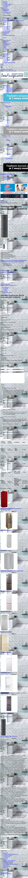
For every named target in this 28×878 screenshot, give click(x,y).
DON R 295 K (4, 550)
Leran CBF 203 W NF (5, 611)
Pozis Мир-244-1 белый (6, 631)
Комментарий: (4, 372)
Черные (5, 34)
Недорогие (9, 260)
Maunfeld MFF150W (5, 692)
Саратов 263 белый (5, 672)
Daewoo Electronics (7, 265)
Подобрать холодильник (9, 35)
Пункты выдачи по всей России (10, 854)
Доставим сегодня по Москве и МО (8, 272)
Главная (5, 1)
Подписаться (3, 837)
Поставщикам (6, 866)
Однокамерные (6, 30)
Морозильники (7, 15)
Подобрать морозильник (9, 48)
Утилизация (6, 9)
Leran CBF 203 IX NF (5, 591)
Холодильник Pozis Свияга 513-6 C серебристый (12, 570)
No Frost (5, 27)
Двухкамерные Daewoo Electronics (16, 261)
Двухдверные (4, 260)
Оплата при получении (6, 270)
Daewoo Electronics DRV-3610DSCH (9, 736)
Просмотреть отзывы (5, 277)
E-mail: (2, 369)
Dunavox (5, 55)
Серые (6, 261)
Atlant (4, 47)
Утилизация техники (8, 862)
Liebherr (5, 56)
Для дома (5, 58)
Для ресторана (6, 57)
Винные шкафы (7, 17)
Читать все (3, 741)
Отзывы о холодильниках (9, 860)
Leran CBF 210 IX (5, 530)
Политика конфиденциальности (10, 864)
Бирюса (5, 46)
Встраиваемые (6, 31)
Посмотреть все (7, 26)
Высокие (3, 261)
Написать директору (4, 876)
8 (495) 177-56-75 (7, 69)
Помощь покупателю (8, 861)
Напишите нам (6, 5)
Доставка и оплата (7, 4)
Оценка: (3, 384)
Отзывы (5, 7)
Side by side (8, 91)
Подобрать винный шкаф (9, 62)
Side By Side (6, 32)
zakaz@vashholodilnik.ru (6, 873)
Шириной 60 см (23, 260)
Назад (4, 24)
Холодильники (7, 12)
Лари (4, 42)
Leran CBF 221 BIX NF (6, 713)
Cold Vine (5, 61)
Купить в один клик (5, 284)
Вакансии (5, 867)
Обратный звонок (5, 80)
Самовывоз (5, 10)
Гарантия (5, 2)
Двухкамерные (6, 29)
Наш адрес (5, 6)
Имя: (2, 366)
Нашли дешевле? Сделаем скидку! (9, 285)
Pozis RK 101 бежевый (6, 652)
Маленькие (5, 41)
